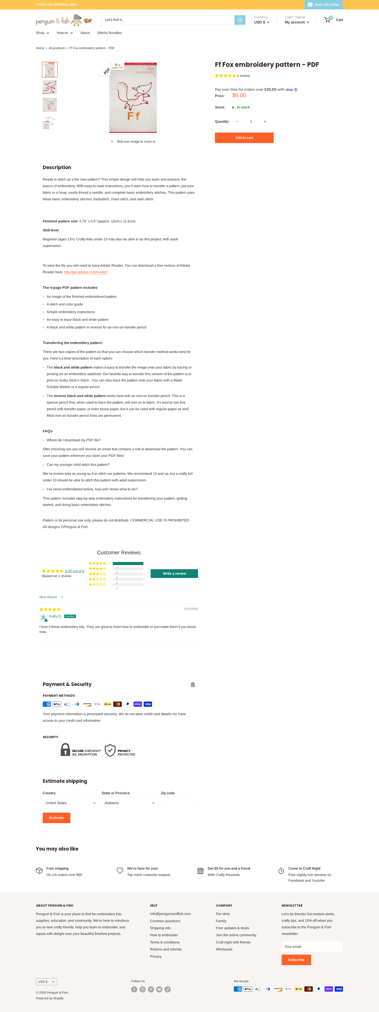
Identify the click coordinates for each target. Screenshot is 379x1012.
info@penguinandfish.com (170, 914)
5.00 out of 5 (74, 571)
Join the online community (236, 935)
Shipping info (160, 928)
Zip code (168, 793)
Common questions (165, 921)
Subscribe (296, 960)
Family (221, 921)
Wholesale (224, 949)
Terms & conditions (165, 942)
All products (57, 48)
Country (49, 793)
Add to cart (244, 138)
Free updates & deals (232, 928)
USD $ (42, 981)
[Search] (239, 20)
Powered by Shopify (50, 998)
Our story (223, 914)
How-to (62, 33)
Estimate (56, 818)
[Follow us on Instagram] (142, 989)
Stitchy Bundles (109, 33)
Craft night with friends (233, 942)
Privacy (156, 956)
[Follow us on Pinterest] (151, 989)
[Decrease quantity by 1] (237, 121)
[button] (226, 76)
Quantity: (222, 121)
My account (295, 22)
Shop (40, 33)
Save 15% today (327, 4)
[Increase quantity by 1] (264, 121)
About (85, 33)
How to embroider (164, 935)
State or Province (116, 793)
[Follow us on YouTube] (159, 989)
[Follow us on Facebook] (134, 989)
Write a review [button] (174, 573)
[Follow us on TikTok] (167, 989)
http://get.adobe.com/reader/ (85, 272)
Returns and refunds (166, 949)
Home (40, 48)
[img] (50, 609)
